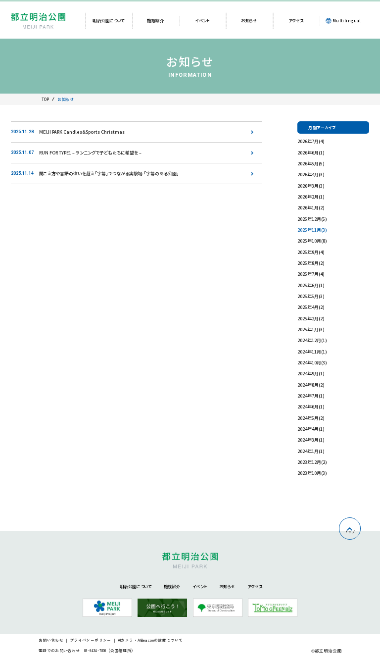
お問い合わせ (51, 640)
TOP (45, 99)
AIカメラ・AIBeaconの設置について (150, 640)
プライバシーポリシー (90, 640)
